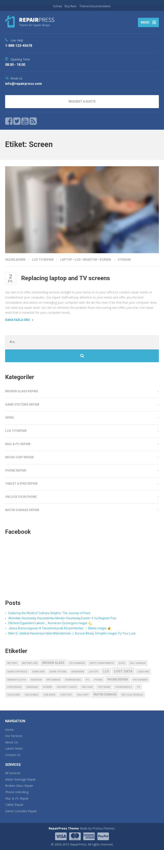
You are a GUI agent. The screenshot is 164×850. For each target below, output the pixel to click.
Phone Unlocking (16, 792)
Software (104, 687)
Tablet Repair (14, 805)
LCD (78, 259)
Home (9, 730)
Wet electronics (132, 694)
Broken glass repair (21, 391)
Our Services (13, 736)
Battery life (29, 663)
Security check (67, 687)
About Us (11, 742)
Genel (10, 417)
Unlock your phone (21, 497)
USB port (66, 694)
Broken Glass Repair (19, 786)
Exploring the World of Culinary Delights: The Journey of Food (49, 613)
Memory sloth (16, 679)
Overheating (73, 679)
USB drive (49, 694)
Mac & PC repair (18, 444)
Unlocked (13, 694)
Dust (122, 663)
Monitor (90, 259)
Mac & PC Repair (17, 798)
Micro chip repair (19, 457)
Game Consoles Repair (21, 811)
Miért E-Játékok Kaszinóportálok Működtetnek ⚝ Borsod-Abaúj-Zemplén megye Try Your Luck (72, 633)
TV (138, 687)
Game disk (38, 671)
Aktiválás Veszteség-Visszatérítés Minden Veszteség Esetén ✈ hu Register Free (62, 618)
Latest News (14, 748)
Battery (12, 663)
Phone (98, 679)
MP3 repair (53, 679)
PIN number (140, 679)
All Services (12, 773)
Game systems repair (22, 404)
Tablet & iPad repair (21, 483)
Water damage (105, 694)
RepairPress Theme (64, 828)
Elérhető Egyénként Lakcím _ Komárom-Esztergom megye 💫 (50, 623)
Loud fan (143, 671)
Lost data (123, 671)
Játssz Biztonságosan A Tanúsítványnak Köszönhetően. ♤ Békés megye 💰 (59, 628)
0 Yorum (124, 259)
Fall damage (138, 663)
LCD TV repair (43, 259)
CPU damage (77, 663)
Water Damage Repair (20, 779)
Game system (58, 671)
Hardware (77, 671)
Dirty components (102, 663)
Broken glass (53, 663)
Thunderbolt (123, 687)
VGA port (83, 694)
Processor (14, 687)
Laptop (66, 259)
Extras (57, 6)
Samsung (32, 687)
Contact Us (12, 755)
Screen (105, 259)
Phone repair (15, 470)
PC (87, 679)
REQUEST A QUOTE (82, 101)
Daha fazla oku (17, 320)
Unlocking (31, 694)
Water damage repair (22, 510)
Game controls (17, 671)
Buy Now (70, 6)
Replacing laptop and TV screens (65, 278)
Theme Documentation (95, 6)
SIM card (87, 687)
